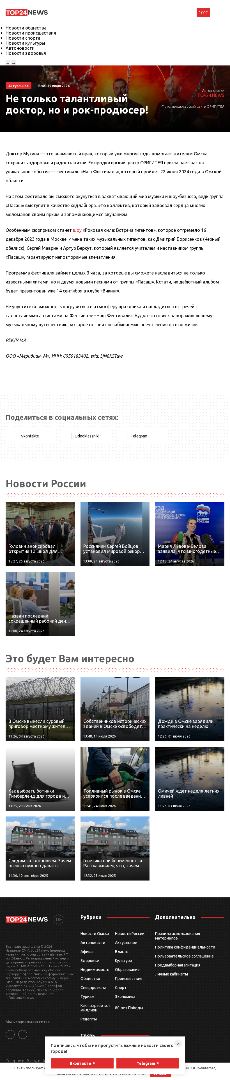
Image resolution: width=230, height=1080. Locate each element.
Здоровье (90, 960)
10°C (203, 12)
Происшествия (128, 978)
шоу (78, 230)
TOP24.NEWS (210, 95)
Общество (90, 978)
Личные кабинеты (171, 974)
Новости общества (26, 27)
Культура (123, 960)
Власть (121, 951)
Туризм (87, 996)
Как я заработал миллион (95, 1007)
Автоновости (20, 48)
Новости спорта (23, 37)
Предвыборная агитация (177, 965)
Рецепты (89, 1019)
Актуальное (126, 942)
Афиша (87, 951)
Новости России (129, 933)
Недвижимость (95, 969)
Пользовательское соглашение (184, 956)
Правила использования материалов (177, 935)
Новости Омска (95, 933)
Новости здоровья (26, 53)
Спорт (121, 987)
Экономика (125, 996)
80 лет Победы (129, 1008)
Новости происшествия (31, 32)
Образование (127, 969)
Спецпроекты (93, 987)
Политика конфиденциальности (185, 947)
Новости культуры (25, 43)
